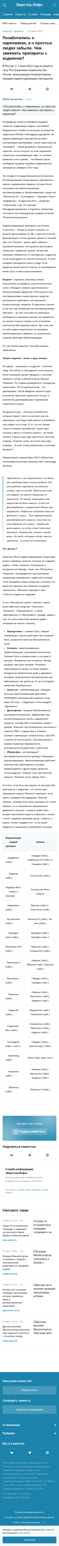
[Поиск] (4, 5)
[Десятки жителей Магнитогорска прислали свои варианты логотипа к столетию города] (44, 1331)
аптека (45, 1190)
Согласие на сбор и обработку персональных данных (30, 1517)
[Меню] (54, 5)
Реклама (45, 14)
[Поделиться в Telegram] (29, 89)
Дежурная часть (11, 1311)
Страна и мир (47, 23)
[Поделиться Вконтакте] (11, 89)
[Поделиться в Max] (47, 89)
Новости (20, 14)
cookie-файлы (23, 1533)
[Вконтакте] (11, 1452)
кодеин (21, 1190)
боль (28, 1190)
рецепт (8, 1192)
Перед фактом (28, 23)
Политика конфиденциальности (29, 1512)
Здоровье (18, 31)
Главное (8, 14)
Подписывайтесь (32, 1131)
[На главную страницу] (29, 5)
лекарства (36, 1190)
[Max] (47, 1452)
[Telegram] (29, 1452)
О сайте (33, 14)
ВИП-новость (10, 23)
